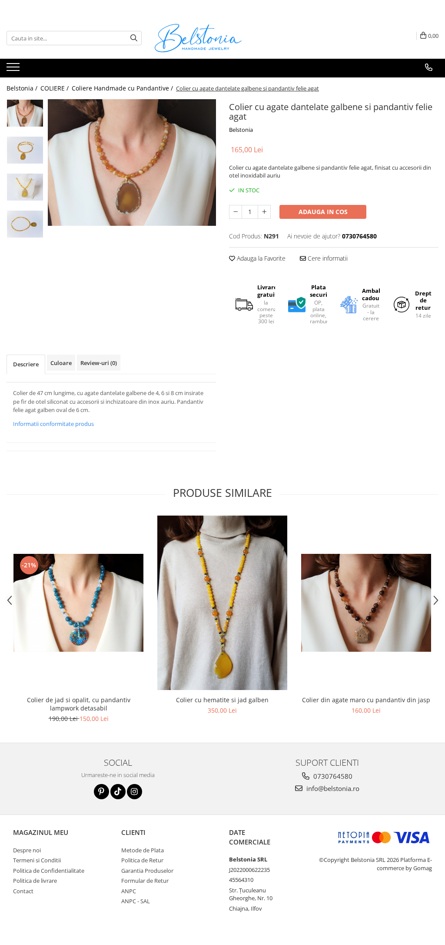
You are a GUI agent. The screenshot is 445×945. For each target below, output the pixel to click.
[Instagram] (134, 791)
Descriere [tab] (26, 364)
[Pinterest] (101, 791)
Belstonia (241, 130)
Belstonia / (23, 88)
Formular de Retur (145, 881)
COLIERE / (55, 88)
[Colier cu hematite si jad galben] (222, 603)
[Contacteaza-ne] (428, 67)
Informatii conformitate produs (53, 424)
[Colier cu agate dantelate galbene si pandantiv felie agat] (132, 162)
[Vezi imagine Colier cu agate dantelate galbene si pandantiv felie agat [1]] (25, 150)
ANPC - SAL (135, 901)
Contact (23, 891)
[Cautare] (134, 38)
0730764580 (332, 776)
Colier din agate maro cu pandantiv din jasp (366, 700)
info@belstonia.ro (332, 788)
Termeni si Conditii (37, 860)
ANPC (128, 891)
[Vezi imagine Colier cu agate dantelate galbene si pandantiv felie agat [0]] (25, 113)
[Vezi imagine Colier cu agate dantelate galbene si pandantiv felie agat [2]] (25, 187)
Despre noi (27, 850)
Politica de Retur (142, 860)
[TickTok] (118, 791)
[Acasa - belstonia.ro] (198, 38)
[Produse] (14, 69)
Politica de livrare (35, 881)
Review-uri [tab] (98, 363)
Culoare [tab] (61, 363)
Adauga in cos (323, 212)
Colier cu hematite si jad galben (222, 700)
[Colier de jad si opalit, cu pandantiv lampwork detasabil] (78, 603)
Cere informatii (327, 258)
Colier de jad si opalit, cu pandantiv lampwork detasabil (78, 704)
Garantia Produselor (147, 871)
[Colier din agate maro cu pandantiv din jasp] (366, 603)
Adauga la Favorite (260, 258)
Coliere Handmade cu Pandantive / (123, 88)
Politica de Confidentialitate (48, 871)
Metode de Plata (142, 850)
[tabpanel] (132, 162)
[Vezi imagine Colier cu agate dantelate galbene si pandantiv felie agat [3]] (25, 224)
